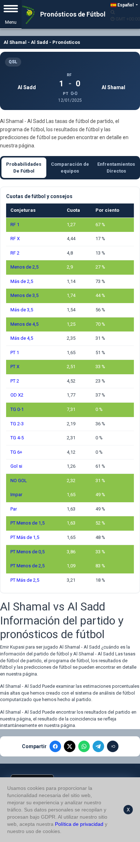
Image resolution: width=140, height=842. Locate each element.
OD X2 (16, 395)
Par (13, 509)
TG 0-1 (17, 409)
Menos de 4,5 (24, 324)
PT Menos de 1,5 (27, 523)
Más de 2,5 (21, 281)
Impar (16, 494)
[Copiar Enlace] (112, 746)
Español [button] (125, 5)
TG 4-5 (17, 437)
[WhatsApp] (84, 746)
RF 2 (14, 253)
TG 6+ (16, 452)
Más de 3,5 (21, 309)
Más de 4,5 (21, 338)
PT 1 (14, 352)
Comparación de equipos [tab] (70, 167)
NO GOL (18, 480)
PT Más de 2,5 (24, 580)
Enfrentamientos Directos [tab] (116, 167)
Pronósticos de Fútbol (72, 14)
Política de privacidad (79, 824)
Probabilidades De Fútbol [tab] (23, 167)
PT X (14, 366)
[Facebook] (55, 746)
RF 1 (14, 224)
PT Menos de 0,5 (27, 551)
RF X (15, 238)
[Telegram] (98, 746)
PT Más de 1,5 (24, 537)
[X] (69, 746)
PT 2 (14, 381)
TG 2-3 (17, 423)
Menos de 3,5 (24, 295)
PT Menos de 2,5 (27, 565)
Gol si (16, 466)
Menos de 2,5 (24, 267)
